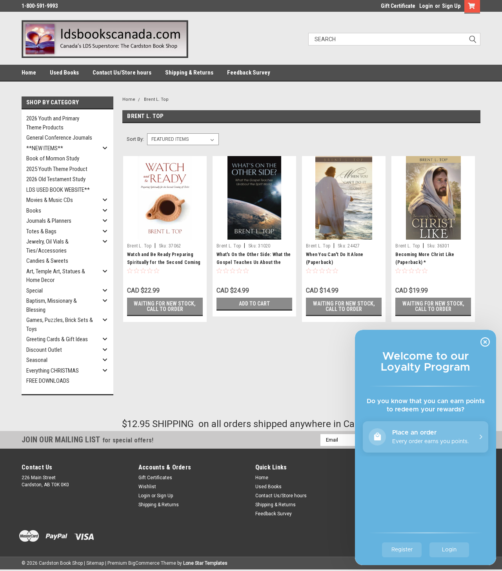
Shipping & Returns (189, 72)
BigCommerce (144, 563)
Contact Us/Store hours (122, 72)
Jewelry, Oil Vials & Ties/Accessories (47, 246)
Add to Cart (254, 303)
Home (29, 72)
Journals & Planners (48, 220)
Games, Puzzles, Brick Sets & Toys (59, 324)
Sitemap (95, 563)
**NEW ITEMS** (44, 148)
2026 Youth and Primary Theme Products (52, 123)
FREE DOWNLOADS (47, 380)
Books (33, 210)
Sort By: (135, 139)
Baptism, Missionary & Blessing (51, 305)
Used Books (64, 72)
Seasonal (36, 360)
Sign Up (451, 6)
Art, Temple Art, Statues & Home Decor (55, 276)
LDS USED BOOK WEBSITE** (58, 189)
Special (34, 290)
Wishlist (147, 486)
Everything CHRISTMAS (52, 370)
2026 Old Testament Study (55, 179)
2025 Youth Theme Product (56, 169)
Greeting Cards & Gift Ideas (57, 339)
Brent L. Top (156, 99)
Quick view (165, 234)
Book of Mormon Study (52, 158)
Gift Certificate (398, 6)
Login (426, 6)
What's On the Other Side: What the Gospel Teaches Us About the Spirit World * (253, 262)
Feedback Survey (248, 72)
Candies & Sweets (47, 260)
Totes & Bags (41, 231)
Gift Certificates (155, 477)
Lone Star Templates (205, 563)
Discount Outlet (44, 349)
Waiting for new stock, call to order (165, 306)
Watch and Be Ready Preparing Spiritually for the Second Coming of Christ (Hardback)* (163, 262)
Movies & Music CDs (49, 200)
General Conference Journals (59, 137)
